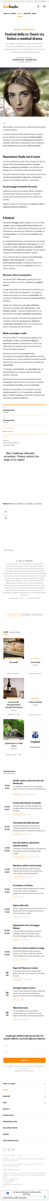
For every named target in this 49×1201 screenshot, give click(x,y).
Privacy (20, 1155)
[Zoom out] (5, 515)
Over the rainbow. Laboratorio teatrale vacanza (26, 844)
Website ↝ (6, 440)
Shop (34, 13)
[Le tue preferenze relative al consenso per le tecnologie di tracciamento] (45, 1197)
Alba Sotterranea (20, 1007)
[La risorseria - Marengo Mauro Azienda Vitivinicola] (13, 688)
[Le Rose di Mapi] (35, 688)
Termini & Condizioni (9, 1155)
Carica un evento (40, 1)
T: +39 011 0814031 (33, 598)
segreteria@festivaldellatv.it (11, 443)
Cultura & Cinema (20, 1)
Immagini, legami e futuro (24, 987)
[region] (24, 530)
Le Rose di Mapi (35, 702)
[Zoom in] (5, 511)
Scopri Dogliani (35, 747)
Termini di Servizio (8, 1166)
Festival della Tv (37, 614)
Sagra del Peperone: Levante (25, 967)
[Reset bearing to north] (5, 518)
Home (5, 1)
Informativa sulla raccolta (14, 1198)
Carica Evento (8, 1115)
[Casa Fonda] (35, 648)
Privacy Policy (37, 1164)
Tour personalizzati (11, 1141)
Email (6, 1052)
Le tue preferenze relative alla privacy (27, 1193)
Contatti (6, 1109)
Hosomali (13, 662)
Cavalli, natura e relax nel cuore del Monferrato (28, 782)
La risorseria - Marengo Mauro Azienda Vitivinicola (13, 704)
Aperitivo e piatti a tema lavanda (27, 865)
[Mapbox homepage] (9, 550)
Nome (6, 1045)
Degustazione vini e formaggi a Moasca (26, 926)
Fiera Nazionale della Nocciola (26, 822)
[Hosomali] (13, 648)
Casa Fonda (35, 662)
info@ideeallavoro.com (16, 598)
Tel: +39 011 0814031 (9, 445)
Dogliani (35, 741)
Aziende (6, 1134)
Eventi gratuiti (26, 614)
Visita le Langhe (9, 13)
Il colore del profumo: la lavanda (27, 802)
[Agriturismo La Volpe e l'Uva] (13, 729)
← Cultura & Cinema (13, 614)
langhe (10, 7)
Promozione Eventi (10, 1122)
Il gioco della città (20, 905)
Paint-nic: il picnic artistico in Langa (28, 947)
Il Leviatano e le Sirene (23, 885)
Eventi (10, 1)
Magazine (27, 13)
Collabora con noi (10, 1128)
